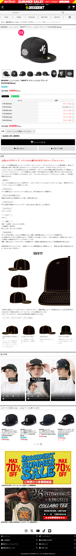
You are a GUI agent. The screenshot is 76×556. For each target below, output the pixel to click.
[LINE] (49, 530)
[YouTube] (38, 530)
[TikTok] (44, 530)
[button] (2, 8)
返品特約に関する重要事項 (11, 136)
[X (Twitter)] (31, 530)
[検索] (62, 12)
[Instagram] (26, 530)
